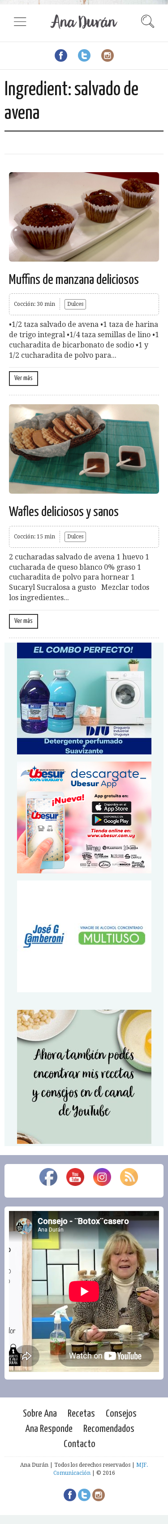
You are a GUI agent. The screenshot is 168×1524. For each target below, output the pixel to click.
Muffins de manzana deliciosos (74, 280)
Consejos (121, 1414)
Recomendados (108, 1429)
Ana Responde (49, 1429)
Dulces (75, 304)
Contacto (79, 1444)
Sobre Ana (40, 1414)
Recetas (81, 1414)
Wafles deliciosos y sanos (64, 512)
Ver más (23, 378)
